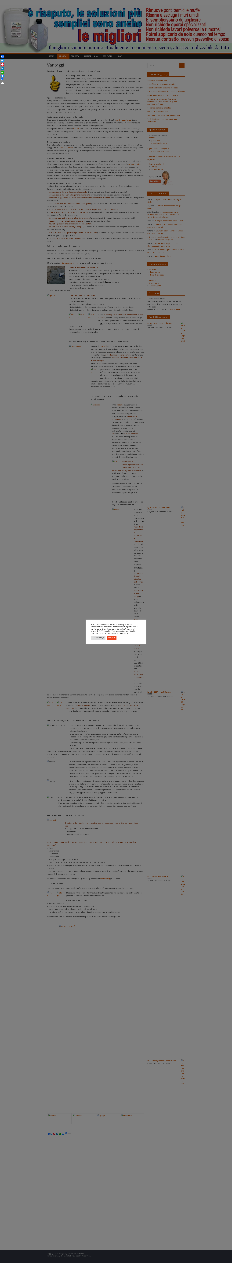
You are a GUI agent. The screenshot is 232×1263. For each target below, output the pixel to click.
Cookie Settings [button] (98, 638)
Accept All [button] (111, 638)
